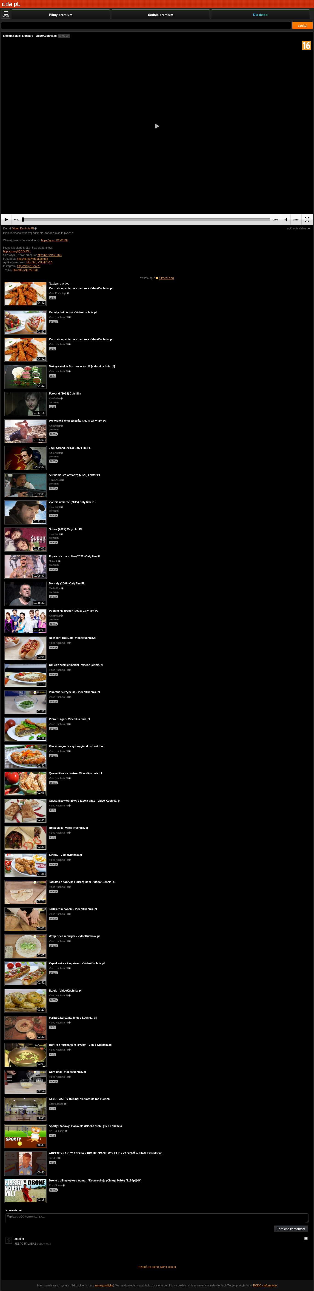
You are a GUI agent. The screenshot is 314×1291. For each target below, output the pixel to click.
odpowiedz (44, 1243)
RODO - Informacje (265, 1285)
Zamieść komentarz (291, 1229)
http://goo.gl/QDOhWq (16, 251)
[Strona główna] (11, 4)
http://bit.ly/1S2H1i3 (49, 255)
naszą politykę (104, 1285)
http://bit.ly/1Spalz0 (28, 266)
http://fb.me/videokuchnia (32, 258)
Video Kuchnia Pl (23, 228)
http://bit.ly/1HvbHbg (25, 269)
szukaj (302, 25)
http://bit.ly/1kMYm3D (39, 262)
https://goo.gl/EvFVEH (54, 240)
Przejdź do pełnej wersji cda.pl (157, 1266)
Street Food (166, 278)
